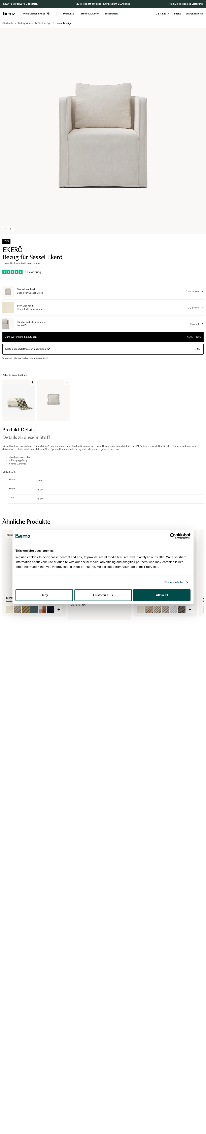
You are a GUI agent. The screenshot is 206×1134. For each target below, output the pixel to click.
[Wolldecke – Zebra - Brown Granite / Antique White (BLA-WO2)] (75, 613)
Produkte (68, 13)
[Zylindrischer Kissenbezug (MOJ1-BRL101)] (9, 609)
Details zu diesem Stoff (26, 437)
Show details (173, 582)
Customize (100, 595)
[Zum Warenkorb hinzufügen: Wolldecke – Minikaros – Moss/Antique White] (32, 382)
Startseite (7, 23)
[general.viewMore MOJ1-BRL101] (59, 609)
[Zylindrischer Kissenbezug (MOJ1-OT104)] (17, 609)
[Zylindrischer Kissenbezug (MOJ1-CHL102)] (42, 609)
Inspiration (111, 13)
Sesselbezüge (64, 23)
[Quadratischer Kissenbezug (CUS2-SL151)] (165, 609)
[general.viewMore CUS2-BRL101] (190, 609)
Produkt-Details (18, 429)
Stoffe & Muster (89, 13)
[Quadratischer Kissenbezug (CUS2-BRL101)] (140, 609)
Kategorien (24, 23)
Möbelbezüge (43, 23)
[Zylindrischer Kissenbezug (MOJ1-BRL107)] (34, 609)
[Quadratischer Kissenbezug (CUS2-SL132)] (157, 609)
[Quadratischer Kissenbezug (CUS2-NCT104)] (149, 609)
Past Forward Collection (23, 3)
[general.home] (9, 13)
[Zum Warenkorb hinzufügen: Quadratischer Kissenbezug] (67, 382)
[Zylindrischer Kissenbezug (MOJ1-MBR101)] (26, 609)
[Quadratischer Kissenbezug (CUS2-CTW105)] (181, 609)
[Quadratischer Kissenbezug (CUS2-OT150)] (173, 609)
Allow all (162, 595)
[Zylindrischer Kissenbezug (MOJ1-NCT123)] (50, 609)
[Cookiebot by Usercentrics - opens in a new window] (173, 536)
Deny (44, 595)
